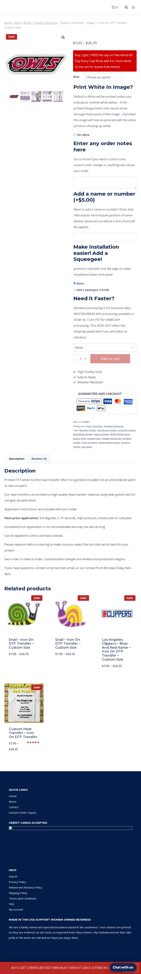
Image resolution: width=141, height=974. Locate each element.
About (12, 801)
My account (16, 909)
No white (83, 135)
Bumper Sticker (87, 430)
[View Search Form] (124, 7)
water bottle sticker (109, 442)
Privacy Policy (17, 882)
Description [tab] (16, 458)
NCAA (113, 434)
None (80, 283)
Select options (24, 666)
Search (13, 876)
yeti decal (87, 446)
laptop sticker (101, 434)
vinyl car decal (89, 442)
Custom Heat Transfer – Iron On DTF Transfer (23, 733)
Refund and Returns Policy (25, 887)
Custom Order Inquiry (22, 812)
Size (76, 77)
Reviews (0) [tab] (39, 458)
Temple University (114, 426)
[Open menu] (133, 7)
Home (13, 796)
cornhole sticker (126, 430)
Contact (14, 807)
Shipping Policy (18, 893)
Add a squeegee (93, 290)
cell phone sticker (107, 430)
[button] (63, 37)
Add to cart (110, 358)
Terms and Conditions (23, 898)
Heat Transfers (94, 426)
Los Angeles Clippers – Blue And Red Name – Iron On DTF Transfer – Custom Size (116, 650)
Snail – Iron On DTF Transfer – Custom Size (21, 644)
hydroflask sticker (83, 434)
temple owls (93, 438)
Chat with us (123, 967)
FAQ (11, 904)
